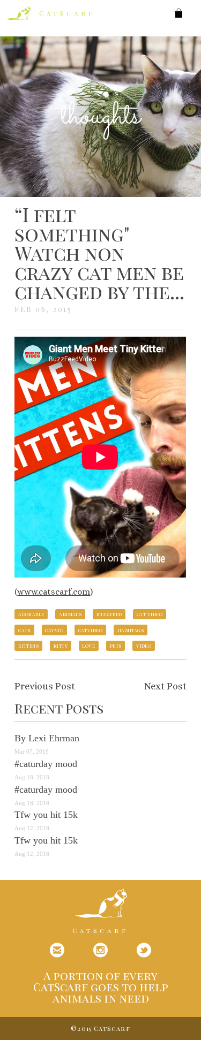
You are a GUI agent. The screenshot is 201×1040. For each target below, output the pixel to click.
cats (24, 630)
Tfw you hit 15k (46, 814)
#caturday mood (45, 764)
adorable (31, 614)
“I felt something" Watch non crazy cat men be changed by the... (99, 252)
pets (116, 645)
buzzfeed (109, 614)
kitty (61, 645)
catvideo (90, 630)
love (88, 645)
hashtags (130, 630)
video (143, 645)
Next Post (165, 686)
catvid (54, 630)
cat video (149, 614)
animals (70, 614)
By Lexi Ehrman (46, 738)
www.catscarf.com (53, 592)
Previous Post (44, 686)
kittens (28, 645)
